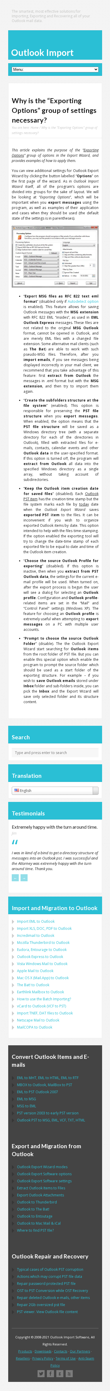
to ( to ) (41, 1006)
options (44, 1173)
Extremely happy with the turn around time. (54, 827)
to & (39, 1223)
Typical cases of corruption (50, 1269)
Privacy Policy (42, 1358)
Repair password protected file (46, 1283)
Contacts (60, 1351)
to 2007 (37, 1091)
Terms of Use (66, 1358)
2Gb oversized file (41, 1304)
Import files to (45, 1013)
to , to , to (48, 1077)
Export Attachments (40, 1195)
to (43, 942)
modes (42, 1166)
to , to (44, 1084)
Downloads (43, 1351)
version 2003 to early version (48, 1113)
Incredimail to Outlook (35, 935)
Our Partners (80, 1351)
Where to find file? (35, 1230)
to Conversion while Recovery (52, 1290)
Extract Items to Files (41, 1188)
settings (44, 1180)
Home (34, 127)
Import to (36, 921)
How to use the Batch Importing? (44, 999)
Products (25, 1351)
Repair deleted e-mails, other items (53, 1297)
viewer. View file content (47, 1311)
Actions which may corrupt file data (49, 1276)
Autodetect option (83, 301)
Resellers (23, 1358)
